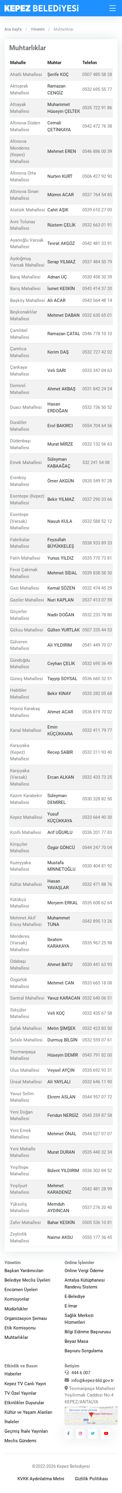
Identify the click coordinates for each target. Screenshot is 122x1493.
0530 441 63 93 (97, 965)
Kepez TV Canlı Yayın (25, 1383)
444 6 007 (80, 1372)
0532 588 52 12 (97, 521)
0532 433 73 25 (97, 777)
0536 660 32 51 (97, 678)
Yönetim (38, 29)
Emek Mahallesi (26, 463)
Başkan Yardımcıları (24, 1270)
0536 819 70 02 (97, 712)
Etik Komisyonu (20, 1328)
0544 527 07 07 (97, 1133)
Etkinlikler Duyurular (24, 1402)
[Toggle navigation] (113, 8)
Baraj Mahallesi (25, 277)
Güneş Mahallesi (26, 678)
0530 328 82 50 (97, 799)
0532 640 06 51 (97, 998)
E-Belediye (75, 1296)
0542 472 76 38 (97, 126)
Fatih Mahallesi (25, 558)
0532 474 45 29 (97, 588)
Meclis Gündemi (20, 1440)
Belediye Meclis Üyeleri (27, 1280)
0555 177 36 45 (97, 1237)
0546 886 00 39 (97, 151)
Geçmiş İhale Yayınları (26, 1431)
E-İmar (71, 1306)
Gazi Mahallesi (24, 588)
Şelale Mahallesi (26, 1040)
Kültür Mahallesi (26, 884)
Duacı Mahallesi (26, 407)
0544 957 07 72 (97, 1097)
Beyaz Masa (76, 1341)
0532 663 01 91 (97, 225)
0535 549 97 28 (97, 481)
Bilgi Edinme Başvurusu (88, 1331)
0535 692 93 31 (97, 1070)
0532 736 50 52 (97, 407)
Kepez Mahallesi (26, 817)
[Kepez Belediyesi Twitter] (93, 1434)
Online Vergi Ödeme (84, 1270)
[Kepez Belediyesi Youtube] (106, 1434)
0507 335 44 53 (97, 630)
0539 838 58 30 (97, 573)
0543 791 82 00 (97, 1055)
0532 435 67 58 (97, 1013)
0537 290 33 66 (97, 499)
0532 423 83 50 (97, 1028)
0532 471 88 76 (97, 884)
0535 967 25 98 (97, 943)
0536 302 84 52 (97, 1170)
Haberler (12, 1374)
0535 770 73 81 (97, 558)
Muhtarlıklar (16, 1337)
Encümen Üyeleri (21, 1289)
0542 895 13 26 (97, 921)
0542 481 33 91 (97, 243)
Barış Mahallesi (25, 288)
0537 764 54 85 (97, 195)
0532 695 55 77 (97, 89)
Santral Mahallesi (27, 998)
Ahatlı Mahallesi (26, 74)
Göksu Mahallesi (26, 630)
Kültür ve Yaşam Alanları (28, 1412)
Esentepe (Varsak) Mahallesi (19, 521)
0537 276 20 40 (97, 1207)
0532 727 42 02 (97, 352)
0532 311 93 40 (97, 752)
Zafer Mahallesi (25, 1222)
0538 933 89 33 (97, 543)
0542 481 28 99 (97, 1189)
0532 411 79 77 (97, 730)
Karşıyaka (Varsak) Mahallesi (19, 777)
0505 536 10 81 (97, 1222)
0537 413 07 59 (97, 600)
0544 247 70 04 (97, 847)
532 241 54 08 (96, 463)
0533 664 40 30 (97, 817)
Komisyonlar (16, 1299)
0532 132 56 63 (97, 444)
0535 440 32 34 (97, 1152)
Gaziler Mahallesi (27, 600)
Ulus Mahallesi (24, 1070)
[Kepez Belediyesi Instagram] (80, 1434)
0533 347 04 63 (97, 370)
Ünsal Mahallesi (26, 1081)
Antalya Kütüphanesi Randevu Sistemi (85, 1283)
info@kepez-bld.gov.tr (92, 1380)
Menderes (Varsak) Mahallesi (20, 943)
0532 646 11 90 (97, 1081)
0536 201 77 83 (97, 832)
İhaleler (11, 1421)
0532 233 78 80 (97, 615)
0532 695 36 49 (97, 663)
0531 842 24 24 (97, 389)
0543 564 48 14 (97, 300)
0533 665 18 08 (97, 983)
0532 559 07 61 (97, 1040)
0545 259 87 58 (97, 1115)
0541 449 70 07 (97, 645)
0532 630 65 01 (97, 315)
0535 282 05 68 (97, 693)
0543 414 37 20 (97, 288)
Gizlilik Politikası (91, 1478)
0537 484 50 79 (97, 262)
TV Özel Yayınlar (20, 1393)
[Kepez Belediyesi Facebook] (69, 1434)
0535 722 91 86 (97, 108)
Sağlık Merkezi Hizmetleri (79, 1319)
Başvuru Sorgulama (84, 1350)
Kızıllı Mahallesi (25, 832)
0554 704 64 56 (97, 426)
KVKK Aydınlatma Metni (40, 1478)
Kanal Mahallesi (25, 730)
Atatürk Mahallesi (27, 210)
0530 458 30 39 (97, 277)
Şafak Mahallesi (26, 1028)
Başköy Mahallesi (27, 300)
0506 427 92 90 (97, 176)
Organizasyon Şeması (25, 1318)
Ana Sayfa (13, 29)
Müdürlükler (16, 1309)
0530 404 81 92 (97, 866)
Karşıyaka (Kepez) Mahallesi (19, 752)
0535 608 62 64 (97, 902)
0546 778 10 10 (97, 334)
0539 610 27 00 (97, 210)
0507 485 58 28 (97, 74)
